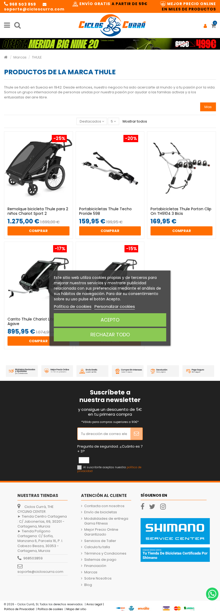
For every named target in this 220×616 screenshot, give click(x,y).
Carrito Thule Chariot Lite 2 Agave (33, 321)
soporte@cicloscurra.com (40, 571)
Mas (208, 106)
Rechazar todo (110, 334)
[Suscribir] (136, 434)
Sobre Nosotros (98, 578)
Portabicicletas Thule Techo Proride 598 (105, 211)
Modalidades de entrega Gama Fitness (106, 521)
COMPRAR (38, 230)
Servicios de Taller (100, 540)
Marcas (90, 572)
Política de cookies (72, 306)
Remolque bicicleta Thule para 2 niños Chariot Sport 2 (38, 211)
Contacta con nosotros (104, 506)
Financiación (95, 565)
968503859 (33, 558)
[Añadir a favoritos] (34, 202)
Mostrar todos (135, 121)
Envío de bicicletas (100, 512)
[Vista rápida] (41, 202)
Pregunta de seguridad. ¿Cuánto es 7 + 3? (109, 449)
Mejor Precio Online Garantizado (101, 532)
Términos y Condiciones (105, 553)
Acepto (110, 319)
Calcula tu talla (97, 547)
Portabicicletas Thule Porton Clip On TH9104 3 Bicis (181, 211)
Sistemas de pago (100, 559)
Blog (88, 584)
